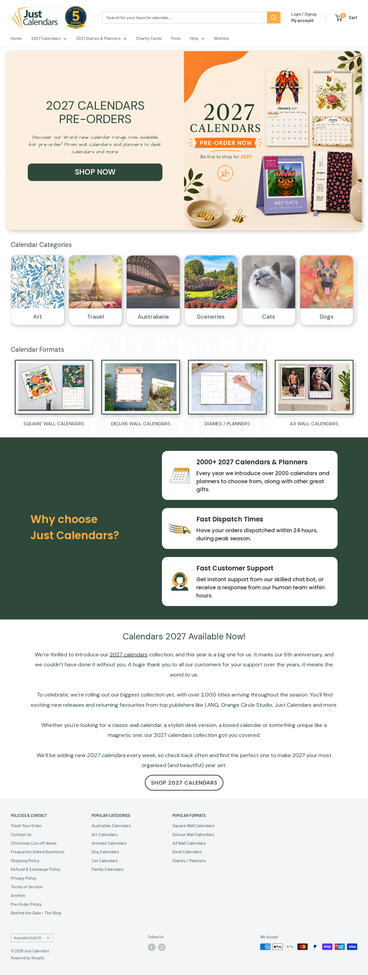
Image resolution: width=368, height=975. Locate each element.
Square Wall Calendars (193, 825)
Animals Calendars (109, 842)
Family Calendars (108, 869)
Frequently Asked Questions (37, 851)
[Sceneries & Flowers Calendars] (211, 282)
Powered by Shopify (27, 958)
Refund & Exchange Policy (35, 869)
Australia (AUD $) (27, 937)
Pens (175, 38)
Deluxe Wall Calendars (193, 834)
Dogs (327, 317)
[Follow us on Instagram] (162, 947)
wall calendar (145, 725)
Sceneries (211, 317)
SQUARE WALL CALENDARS (53, 423)
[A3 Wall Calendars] (314, 387)
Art (37, 317)
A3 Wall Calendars (189, 842)
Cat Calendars (105, 860)
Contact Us (21, 834)
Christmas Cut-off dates (34, 842)
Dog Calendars (105, 851)
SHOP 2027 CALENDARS (184, 782)
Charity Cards (149, 38)
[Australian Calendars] (153, 282)
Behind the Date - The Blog (36, 912)
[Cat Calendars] (268, 282)
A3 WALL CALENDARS (314, 423)
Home (16, 38)
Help (194, 38)
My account (302, 20)
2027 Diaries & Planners (98, 38)
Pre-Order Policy (26, 904)
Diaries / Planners (189, 860)
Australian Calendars (111, 825)
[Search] (273, 17)
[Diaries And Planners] (227, 387)
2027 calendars (173, 735)
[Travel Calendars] (95, 282)
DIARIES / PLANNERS (227, 423)
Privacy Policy (24, 877)
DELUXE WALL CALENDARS (140, 423)
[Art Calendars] (37, 282)
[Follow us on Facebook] (151, 947)
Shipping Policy (25, 860)
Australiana (153, 317)
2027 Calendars (46, 38)
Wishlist (221, 38)
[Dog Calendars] (326, 282)
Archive (18, 895)
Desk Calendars (187, 851)
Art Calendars (104, 834)
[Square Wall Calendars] (54, 387)
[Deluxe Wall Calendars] (140, 387)
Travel (95, 317)
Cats (268, 317)
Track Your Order (26, 825)
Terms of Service (27, 886)
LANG (211, 704)
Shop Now (95, 172)
